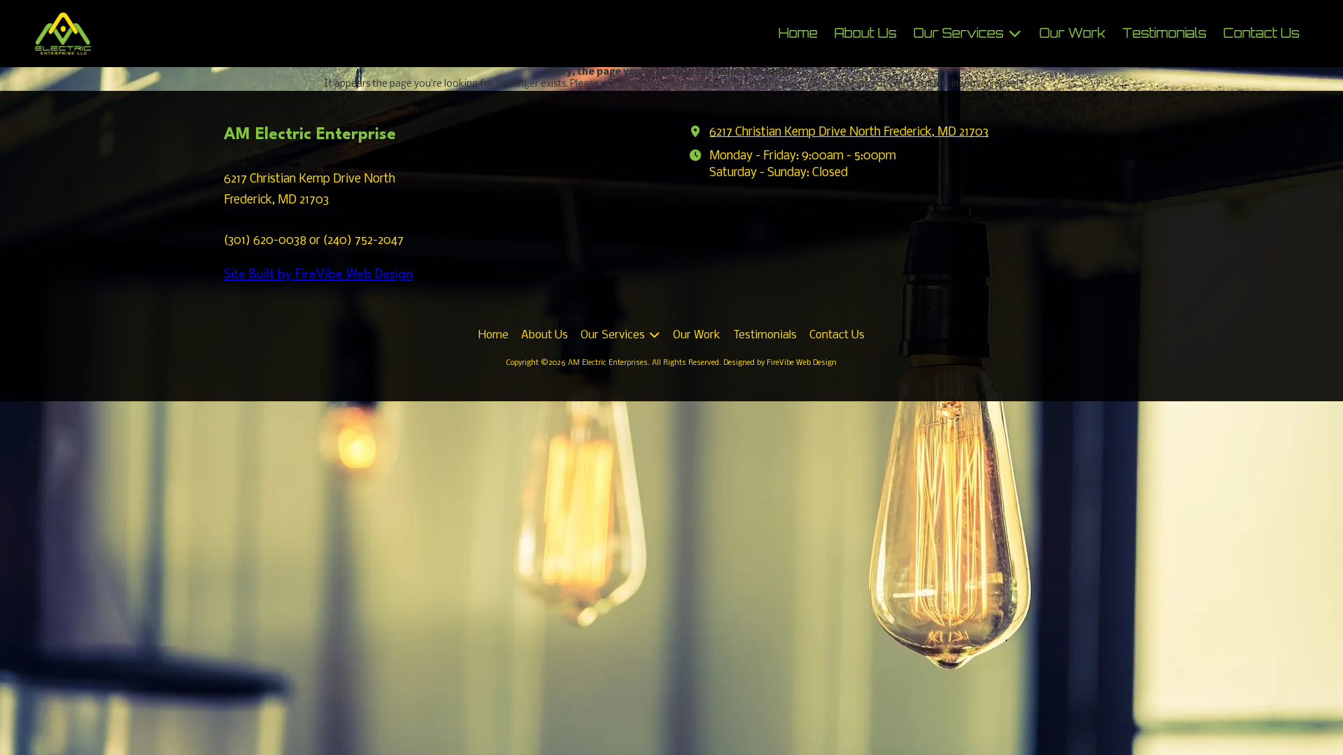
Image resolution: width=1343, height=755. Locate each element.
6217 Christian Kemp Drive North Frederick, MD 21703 (848, 132)
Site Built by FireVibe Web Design (318, 274)
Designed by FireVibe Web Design (780, 363)
